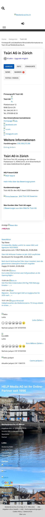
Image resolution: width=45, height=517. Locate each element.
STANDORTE (30, 66)
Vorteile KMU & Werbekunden (12, 431)
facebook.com (11, 124)
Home (4, 39)
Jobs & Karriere (7, 450)
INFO (19, 66)
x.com (7, 129)
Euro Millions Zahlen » (34, 343)
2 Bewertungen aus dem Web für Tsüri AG (20, 208)
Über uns (22, 514)
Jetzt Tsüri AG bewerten (28, 196)
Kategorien (13, 39)
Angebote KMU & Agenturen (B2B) (14, 428)
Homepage (8, 121)
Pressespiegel (6, 453)
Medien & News (7, 447)
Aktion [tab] (8, 239)
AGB (21, 509)
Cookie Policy (17, 511)
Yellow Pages (6, 456)
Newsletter (5, 434)
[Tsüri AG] (11, 175)
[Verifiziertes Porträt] (12, 99)
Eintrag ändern (9, 147)
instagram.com (11, 134)
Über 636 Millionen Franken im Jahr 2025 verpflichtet (21, 254)
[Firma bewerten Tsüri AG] (11, 196)
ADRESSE (9, 66)
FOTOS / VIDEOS (11, 78)
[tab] (4, 239)
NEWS (7, 72)
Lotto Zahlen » (37, 320)
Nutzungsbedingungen (33, 509)
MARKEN (19, 72)
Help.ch (22, 507)
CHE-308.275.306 (23, 143)
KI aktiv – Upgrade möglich (17, 58)
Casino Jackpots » (36, 360)
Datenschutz (27, 511)
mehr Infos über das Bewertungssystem (19, 181)
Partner (4, 437)
